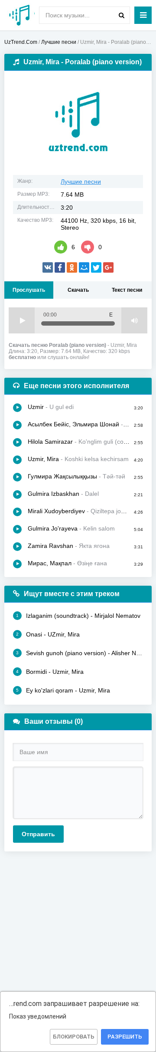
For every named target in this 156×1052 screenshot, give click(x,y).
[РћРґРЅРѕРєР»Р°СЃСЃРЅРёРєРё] (72, 267)
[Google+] (108, 267)
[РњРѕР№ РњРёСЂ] (84, 267)
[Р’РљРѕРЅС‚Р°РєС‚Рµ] (47, 267)
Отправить (38, 834)
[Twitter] (96, 267)
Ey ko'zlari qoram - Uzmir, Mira (63, 690)
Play (22, 320)
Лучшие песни (81, 181)
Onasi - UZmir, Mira (48, 634)
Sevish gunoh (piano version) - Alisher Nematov (79, 653)
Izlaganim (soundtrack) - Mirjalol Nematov (78, 615)
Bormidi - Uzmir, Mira (50, 671)
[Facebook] (60, 267)
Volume (134, 320)
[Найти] (121, 15)
